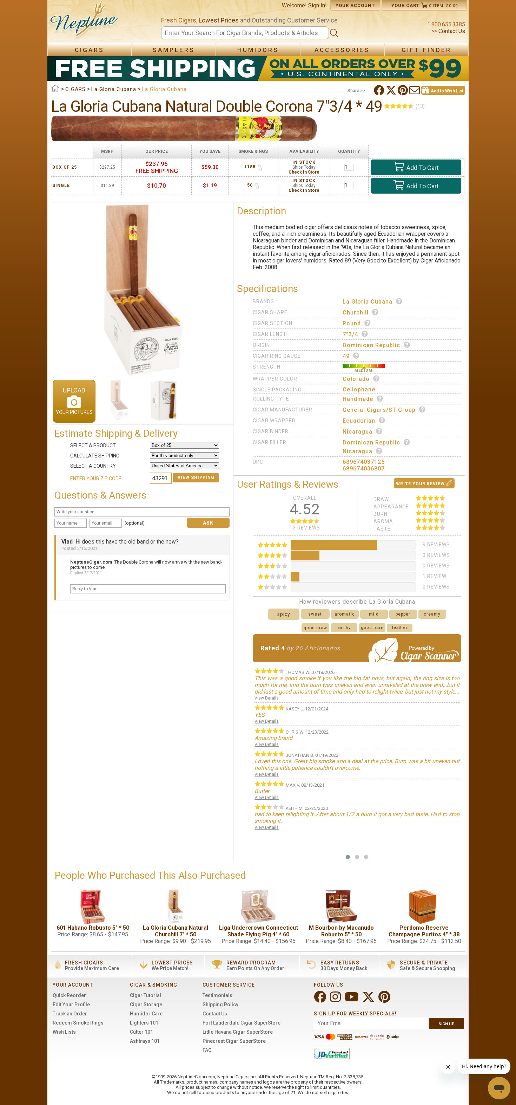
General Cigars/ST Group (379, 410)
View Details (266, 698)
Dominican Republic (371, 345)
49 (346, 356)
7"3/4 (350, 334)
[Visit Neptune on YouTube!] (352, 999)
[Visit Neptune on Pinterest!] (385, 999)
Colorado (356, 379)
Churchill (356, 312)
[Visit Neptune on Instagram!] (336, 999)
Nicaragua (357, 431)
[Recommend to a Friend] (415, 90)
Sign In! (317, 5)
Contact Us (451, 31)
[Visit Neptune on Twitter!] (369, 999)
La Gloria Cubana (367, 301)
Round (352, 323)
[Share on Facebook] (380, 90)
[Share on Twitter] (392, 90)
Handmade (358, 399)
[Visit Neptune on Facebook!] (321, 999)
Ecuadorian (359, 420)
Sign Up (446, 1024)
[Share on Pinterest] (403, 90)
